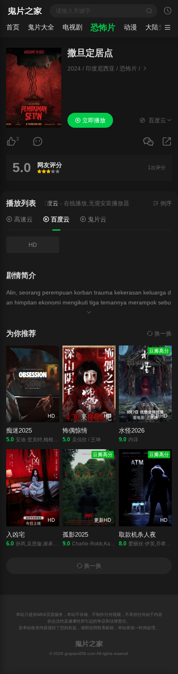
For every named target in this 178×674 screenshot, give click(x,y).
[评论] (38, 141)
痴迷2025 (19, 430)
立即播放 (93, 120)
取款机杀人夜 (137, 534)
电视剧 (72, 27)
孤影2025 (75, 534)
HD (33, 244)
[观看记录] (168, 11)
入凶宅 (15, 534)
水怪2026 (131, 430)
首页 (12, 27)
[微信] (148, 142)
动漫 (130, 27)
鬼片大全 (41, 27)
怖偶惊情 (75, 430)
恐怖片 (103, 27)
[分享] (167, 141)
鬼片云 (96, 219)
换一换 (162, 333)
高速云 (22, 219)
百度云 (59, 219)
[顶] (11, 141)
